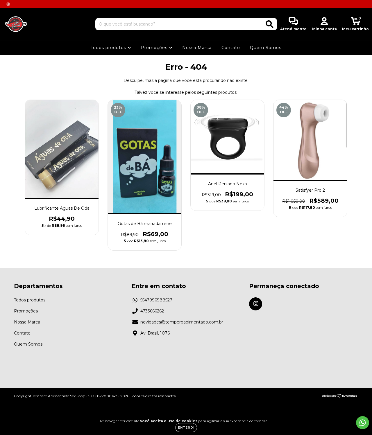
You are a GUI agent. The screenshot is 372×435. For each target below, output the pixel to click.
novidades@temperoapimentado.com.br (181, 322)
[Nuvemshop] (340, 396)
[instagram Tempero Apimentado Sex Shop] (8, 4)
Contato (230, 47)
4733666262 (152, 311)
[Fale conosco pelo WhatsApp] (362, 422)
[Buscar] (269, 24)
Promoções (155, 47)
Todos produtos (109, 47)
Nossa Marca (197, 47)
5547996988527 (156, 300)
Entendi (186, 427)
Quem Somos (265, 47)
